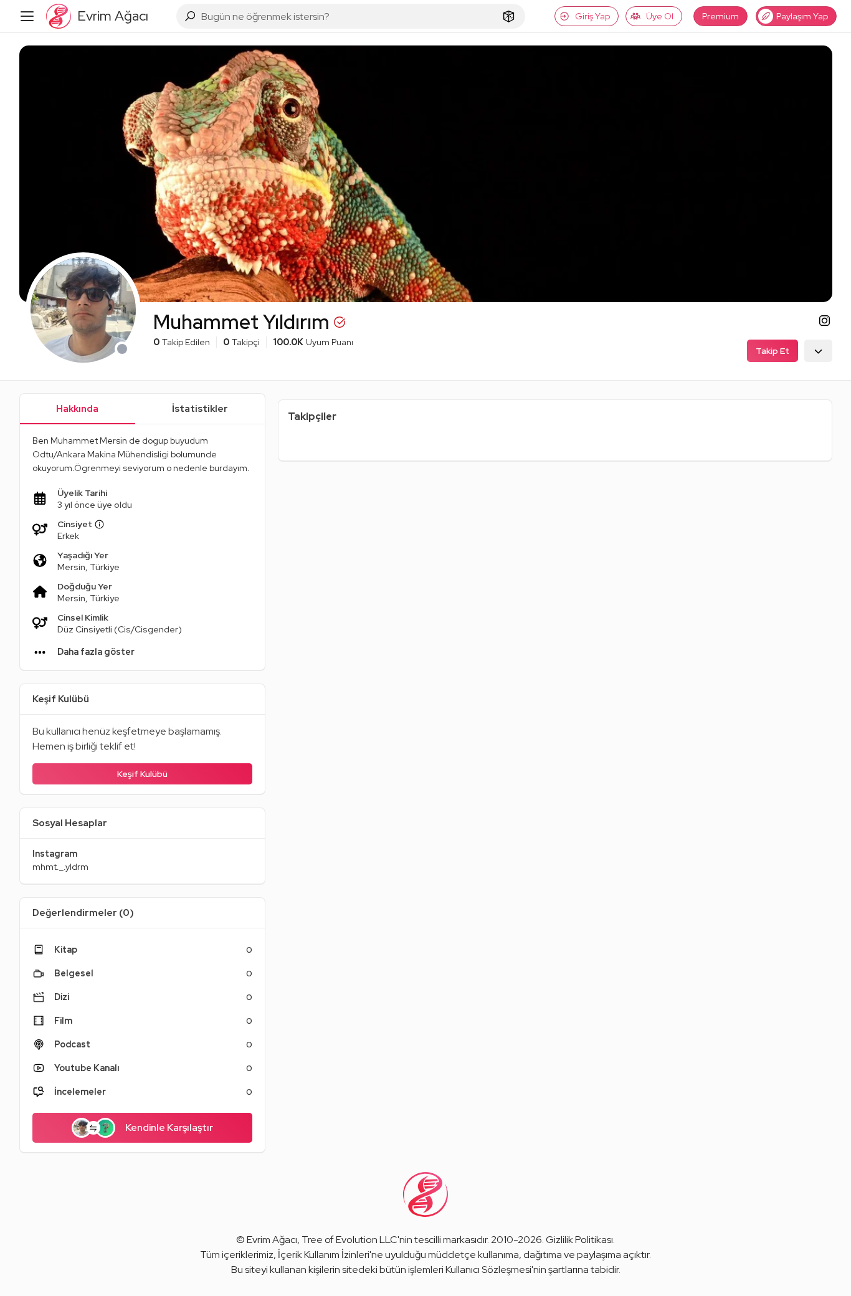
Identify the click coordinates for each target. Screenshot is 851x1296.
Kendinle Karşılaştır (169, 1127)
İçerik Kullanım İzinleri (323, 1254)
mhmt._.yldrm (60, 866)
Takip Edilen (181, 342)
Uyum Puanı (313, 342)
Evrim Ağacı (272, 1239)
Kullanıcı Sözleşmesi (488, 1269)
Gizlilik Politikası (579, 1239)
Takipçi (241, 342)
